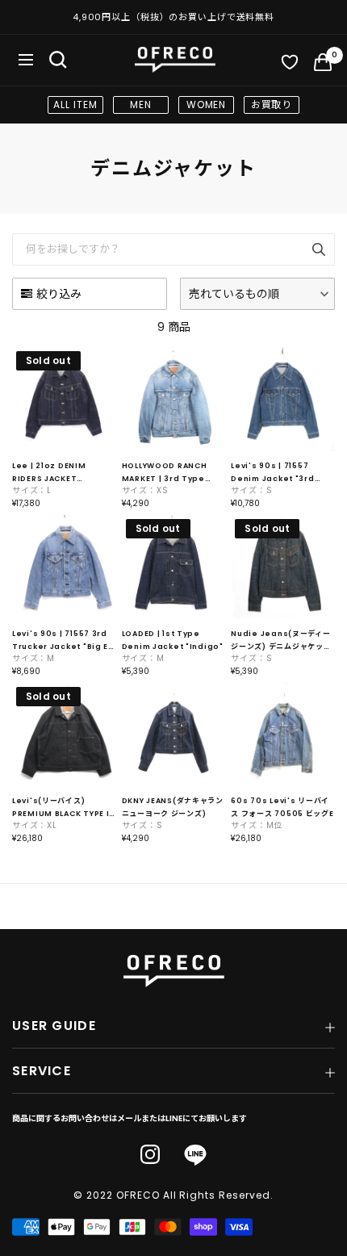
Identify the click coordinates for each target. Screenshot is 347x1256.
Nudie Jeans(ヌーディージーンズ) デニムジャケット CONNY (281, 641)
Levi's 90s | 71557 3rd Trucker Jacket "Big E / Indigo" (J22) (63, 641)
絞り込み (59, 294)
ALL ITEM (75, 104)
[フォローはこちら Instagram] (150, 1154)
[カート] (323, 65)
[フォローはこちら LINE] (195, 1155)
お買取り (272, 104)
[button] (257, 293)
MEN (141, 104)
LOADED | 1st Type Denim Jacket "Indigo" (173, 640)
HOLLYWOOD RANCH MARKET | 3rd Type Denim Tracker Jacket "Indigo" (172, 473)
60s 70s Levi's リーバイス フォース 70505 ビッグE (282, 807)
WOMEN (206, 104)
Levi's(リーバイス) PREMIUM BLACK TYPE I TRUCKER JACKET (60, 808)
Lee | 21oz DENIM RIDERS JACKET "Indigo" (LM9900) (53, 473)
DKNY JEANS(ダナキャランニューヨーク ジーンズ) (173, 807)
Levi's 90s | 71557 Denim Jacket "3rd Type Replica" (272, 473)
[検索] (58, 60)
